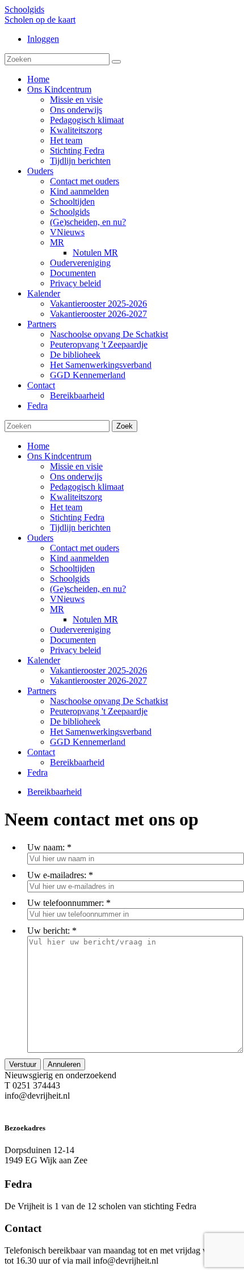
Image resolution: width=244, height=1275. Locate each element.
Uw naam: (46, 847)
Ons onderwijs (76, 476)
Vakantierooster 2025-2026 (98, 670)
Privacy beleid (75, 650)
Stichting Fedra (77, 517)
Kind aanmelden (79, 558)
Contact (41, 752)
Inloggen (43, 39)
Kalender (43, 660)
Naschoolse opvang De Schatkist (109, 701)
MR (57, 609)
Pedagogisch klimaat (87, 487)
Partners (41, 691)
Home (38, 446)
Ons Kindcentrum (59, 456)
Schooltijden (72, 568)
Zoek (124, 426)
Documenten (73, 640)
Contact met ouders (84, 548)
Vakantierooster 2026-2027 (98, 680)
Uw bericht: (48, 930)
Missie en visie (76, 466)
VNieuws (67, 599)
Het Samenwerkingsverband (101, 731)
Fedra (37, 772)
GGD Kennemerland (87, 742)
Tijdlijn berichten (80, 527)
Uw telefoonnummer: (65, 903)
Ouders (40, 538)
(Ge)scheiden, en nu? (88, 589)
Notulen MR (95, 619)
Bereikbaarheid (77, 762)
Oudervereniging (80, 629)
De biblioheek (75, 721)
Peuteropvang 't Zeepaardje (99, 711)
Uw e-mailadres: (56, 875)
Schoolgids (24, 9)
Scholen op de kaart (40, 19)
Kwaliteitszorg (76, 497)
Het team (66, 507)
